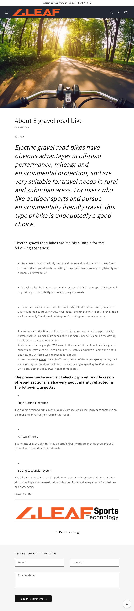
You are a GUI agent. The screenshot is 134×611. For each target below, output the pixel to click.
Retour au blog (69, 532)
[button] (6, 12)
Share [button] (21, 136)
